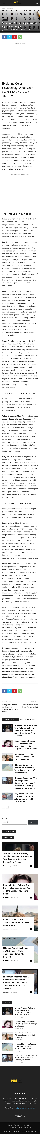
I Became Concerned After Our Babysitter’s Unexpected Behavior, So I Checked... (26, 1057)
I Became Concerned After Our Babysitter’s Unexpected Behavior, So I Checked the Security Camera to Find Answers (25, 783)
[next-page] (7, 807)
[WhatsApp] (20, 37)
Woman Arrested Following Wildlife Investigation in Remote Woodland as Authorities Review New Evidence (25, 730)
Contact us (27, 1127)
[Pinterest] (14, 37)
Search (4, 818)
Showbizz (10, 8)
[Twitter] (9, 37)
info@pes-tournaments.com (24, 1108)
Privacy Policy (26, 1125)
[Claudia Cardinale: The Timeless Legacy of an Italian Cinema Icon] (7, 757)
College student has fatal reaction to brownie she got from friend (10, 708)
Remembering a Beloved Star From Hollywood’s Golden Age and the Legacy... (26, 1024)
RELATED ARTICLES (10, 719)
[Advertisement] (20, 60)
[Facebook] (4, 37)
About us (17, 1125)
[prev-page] (3, 807)
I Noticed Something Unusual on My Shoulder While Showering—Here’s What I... (25, 1046)
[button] (3, 3)
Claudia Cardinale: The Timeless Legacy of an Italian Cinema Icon (24, 756)
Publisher (6, 30)
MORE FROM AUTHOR (28, 719)
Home (3, 8)
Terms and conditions (15, 1127)
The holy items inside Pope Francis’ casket (30, 706)
